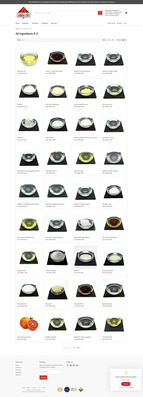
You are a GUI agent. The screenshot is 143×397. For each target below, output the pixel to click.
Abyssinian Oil (21, 71)
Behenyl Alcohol (22, 304)
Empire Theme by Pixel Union (29, 391)
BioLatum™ (49, 304)
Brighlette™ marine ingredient (82, 337)
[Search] (100, 13)
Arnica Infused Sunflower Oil (25, 237)
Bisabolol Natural (107, 304)
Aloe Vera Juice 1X (107, 104)
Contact (23, 387)
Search (28, 387)
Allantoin (19, 104)
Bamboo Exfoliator (51, 270)
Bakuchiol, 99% (21, 270)
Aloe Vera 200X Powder (81, 104)
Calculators (45, 23)
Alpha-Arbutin (50, 137)
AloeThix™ (20, 137)
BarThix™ (77, 270)
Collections (25, 23)
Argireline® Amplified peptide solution (28, 204)
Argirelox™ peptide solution (82, 204)
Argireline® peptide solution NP (54, 204)
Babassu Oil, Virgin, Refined (81, 237)
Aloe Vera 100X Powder (52, 104)
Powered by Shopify (40, 391)
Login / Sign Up (111, 23)
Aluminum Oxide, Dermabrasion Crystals (85, 137)
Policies (44, 387)
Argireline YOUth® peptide (109, 171)
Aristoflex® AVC (106, 204)
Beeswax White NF (107, 270)
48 (113, 40)
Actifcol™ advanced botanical (54, 71)
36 (110, 40)
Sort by (19, 40)
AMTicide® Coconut (108, 137)
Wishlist (119, 23)
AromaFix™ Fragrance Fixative (54, 237)
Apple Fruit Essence (51, 171)
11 (74, 347)
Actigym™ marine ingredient (82, 71)
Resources (54, 23)
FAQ (39, 387)
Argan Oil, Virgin (78, 171)
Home (17, 23)
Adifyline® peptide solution (110, 71)
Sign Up (43, 377)
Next (78, 347)
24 (107, 40)
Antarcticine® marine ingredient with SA (28, 171)
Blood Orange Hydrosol (24, 337)
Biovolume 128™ (79, 304)
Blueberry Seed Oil (51, 337)
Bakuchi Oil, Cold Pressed (109, 237)
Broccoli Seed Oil (107, 337)
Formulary (35, 23)
